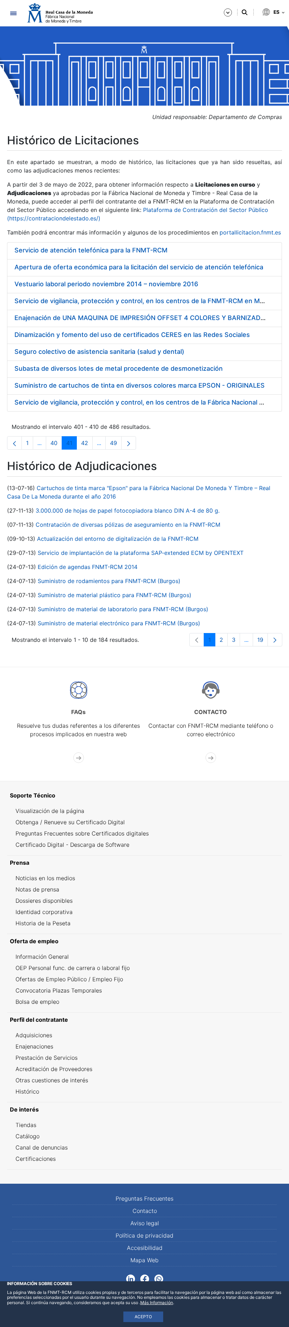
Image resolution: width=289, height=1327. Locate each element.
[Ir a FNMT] (59, 13)
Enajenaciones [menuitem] (34, 1046)
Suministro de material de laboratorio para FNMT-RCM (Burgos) (123, 609)
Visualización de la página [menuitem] (50, 810)
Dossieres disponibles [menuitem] (44, 900)
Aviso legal (144, 1223)
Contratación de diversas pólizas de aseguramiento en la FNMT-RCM (128, 524)
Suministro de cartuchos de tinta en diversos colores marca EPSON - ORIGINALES (139, 385)
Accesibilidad (144, 1247)
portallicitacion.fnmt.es (250, 232)
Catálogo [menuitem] (27, 1136)
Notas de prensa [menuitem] (37, 889)
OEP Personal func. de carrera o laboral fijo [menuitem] (73, 967)
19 (262, 641)
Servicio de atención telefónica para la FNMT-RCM (90, 250)
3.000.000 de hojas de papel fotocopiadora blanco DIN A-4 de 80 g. (128, 510)
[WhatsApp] (158, 1278)
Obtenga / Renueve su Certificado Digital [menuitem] (70, 822)
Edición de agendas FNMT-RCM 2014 (87, 566)
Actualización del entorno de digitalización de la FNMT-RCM (117, 538)
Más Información (156, 1302)
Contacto (145, 1210)
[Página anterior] (14, 443)
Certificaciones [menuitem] (36, 1158)
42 (87, 444)
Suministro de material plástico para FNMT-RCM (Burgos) (114, 595)
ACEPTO (143, 1316)
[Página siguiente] (128, 443)
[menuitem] (144, 795)
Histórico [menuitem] (27, 1091)
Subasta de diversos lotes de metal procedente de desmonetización (118, 368)
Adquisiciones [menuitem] (34, 1035)
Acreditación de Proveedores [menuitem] (54, 1068)
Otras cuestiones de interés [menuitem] (52, 1080)
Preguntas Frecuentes (144, 1198)
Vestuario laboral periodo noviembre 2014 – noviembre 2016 (106, 284)
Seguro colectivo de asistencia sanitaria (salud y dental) (99, 351)
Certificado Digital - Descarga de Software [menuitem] (72, 844)
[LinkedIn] (130, 1278)
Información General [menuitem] (42, 956)
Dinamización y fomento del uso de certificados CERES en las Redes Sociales (132, 334)
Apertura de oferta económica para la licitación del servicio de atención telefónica (138, 267)
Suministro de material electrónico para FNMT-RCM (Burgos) (119, 623)
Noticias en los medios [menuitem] (45, 878)
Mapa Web (144, 1260)
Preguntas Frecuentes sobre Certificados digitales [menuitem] (82, 833)
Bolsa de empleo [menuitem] (37, 1001)
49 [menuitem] (116, 444)
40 (56, 444)
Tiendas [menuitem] (26, 1124)
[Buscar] (244, 12)
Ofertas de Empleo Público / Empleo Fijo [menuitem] (69, 979)
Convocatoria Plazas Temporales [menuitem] (59, 990)
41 (71, 444)
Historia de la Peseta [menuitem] (43, 923)
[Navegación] (13, 13)
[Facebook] (144, 1278)
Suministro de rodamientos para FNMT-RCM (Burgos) (109, 580)
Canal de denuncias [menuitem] (42, 1147)
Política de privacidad (144, 1235)
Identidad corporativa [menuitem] (44, 911)
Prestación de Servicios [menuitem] (47, 1057)
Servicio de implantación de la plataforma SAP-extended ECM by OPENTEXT (141, 552)
